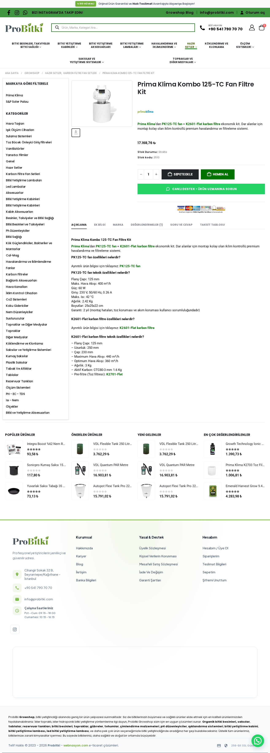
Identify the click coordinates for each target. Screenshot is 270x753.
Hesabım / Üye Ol (215, 548)
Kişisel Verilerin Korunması (158, 556)
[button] (257, 740)
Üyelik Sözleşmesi (152, 548)
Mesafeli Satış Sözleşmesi (158, 564)
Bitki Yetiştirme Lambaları (132, 45)
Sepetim (208, 572)
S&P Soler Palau (17, 102)
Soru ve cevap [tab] (181, 225)
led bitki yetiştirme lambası (68, 731)
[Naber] (25, 12)
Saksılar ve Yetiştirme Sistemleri (85, 60)
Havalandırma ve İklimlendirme (164, 45)
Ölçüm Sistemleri (243, 45)
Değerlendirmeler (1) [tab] (147, 225)
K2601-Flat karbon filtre (203, 124)
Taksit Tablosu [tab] (212, 225)
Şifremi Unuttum (214, 580)
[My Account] (252, 27)
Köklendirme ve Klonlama (216, 45)
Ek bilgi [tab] (99, 225)
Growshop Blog (179, 12)
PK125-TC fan (172, 124)
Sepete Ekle (183, 174)
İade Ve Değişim (151, 572)
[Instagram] (17, 12)
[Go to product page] (14, 449)
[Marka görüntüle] (145, 111)
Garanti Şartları (150, 580)
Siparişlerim (210, 556)
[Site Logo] (24, 27)
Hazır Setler (190, 45)
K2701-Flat (114, 374)
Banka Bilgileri (86, 580)
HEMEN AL (220, 174)
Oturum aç (255, 12)
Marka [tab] (118, 225)
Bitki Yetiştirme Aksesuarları (100, 45)
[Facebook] (8, 12)
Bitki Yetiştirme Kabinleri (69, 45)
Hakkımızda (84, 548)
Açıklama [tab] (79, 225)
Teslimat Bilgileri (214, 564)
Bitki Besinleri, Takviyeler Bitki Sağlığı (31, 45)
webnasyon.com (75, 746)
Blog (79, 564)
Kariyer (81, 556)
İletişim (81, 572)
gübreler (96, 726)
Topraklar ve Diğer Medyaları (181, 60)
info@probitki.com (217, 12)
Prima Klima (80, 246)
